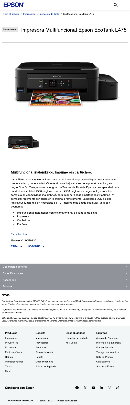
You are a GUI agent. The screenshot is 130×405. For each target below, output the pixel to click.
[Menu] (124, 5)
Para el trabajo (11, 14)
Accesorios (9, 280)
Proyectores (11, 342)
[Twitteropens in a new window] (85, 388)
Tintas (8, 366)
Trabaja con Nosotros (107, 352)
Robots (9, 357)
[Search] (115, 5)
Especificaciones (13, 273)
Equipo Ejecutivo (105, 347)
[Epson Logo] (13, 4)
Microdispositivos (14, 361)
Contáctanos (103, 361)
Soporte (34, 246)
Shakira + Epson (105, 366)
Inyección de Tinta (49, 14)
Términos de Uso (47, 401)
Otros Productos (44, 361)
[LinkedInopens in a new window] (101, 388)
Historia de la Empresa (108, 342)
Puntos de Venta (14, 352)
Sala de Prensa (104, 357)
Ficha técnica (19, 234)
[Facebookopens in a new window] (77, 388)
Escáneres (10, 347)
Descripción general (15, 266)
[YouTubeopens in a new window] (93, 388)
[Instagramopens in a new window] (109, 388)
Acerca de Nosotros (106, 338)
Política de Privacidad (67, 401)
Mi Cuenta (71, 342)
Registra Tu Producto (77, 338)
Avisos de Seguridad (46, 366)
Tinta (14, 246)
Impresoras (29, 14)
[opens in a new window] (118, 388)
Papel (8, 371)
